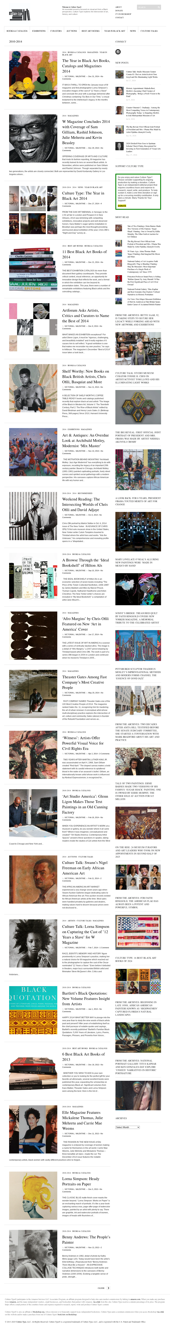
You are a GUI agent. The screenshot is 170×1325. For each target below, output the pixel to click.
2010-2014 (66, 187)
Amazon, (12, 1301)
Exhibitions (38, 30)
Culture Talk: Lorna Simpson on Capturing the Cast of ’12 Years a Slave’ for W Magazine (85, 934)
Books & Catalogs (17, 30)
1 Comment (104, 948)
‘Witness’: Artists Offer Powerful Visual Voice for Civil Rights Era (83, 743)
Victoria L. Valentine (75, 76)
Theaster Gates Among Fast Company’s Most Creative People (84, 682)
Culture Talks (149, 30)
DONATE (122, 206)
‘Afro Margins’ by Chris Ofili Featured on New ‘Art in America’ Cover (85, 624)
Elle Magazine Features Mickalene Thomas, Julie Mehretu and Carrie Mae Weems (82, 1120)
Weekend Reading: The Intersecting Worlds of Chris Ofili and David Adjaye (85, 504)
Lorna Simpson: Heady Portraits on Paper (80, 1181)
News (133, 30)
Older (101, 1288)
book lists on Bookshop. (67, 1314)
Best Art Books (90, 30)
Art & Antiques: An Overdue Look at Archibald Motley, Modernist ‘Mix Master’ (85, 440)
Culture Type (21, 1321)
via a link (96, 1301)
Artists (71, 920)
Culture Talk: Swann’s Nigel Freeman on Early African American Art (85, 868)
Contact (119, 17)
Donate (119, 10)
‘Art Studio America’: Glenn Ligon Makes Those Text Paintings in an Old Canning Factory (85, 804)
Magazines (92, 52)
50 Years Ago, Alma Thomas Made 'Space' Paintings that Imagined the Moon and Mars (144, 254)
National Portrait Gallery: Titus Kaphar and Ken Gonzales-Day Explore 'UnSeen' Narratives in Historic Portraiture (144, 292)
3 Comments (104, 754)
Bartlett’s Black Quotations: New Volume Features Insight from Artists (86, 998)
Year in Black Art (114, 30)
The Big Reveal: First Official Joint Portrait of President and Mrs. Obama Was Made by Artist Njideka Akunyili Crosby (144, 244)
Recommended (85, 493)
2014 (64, 52)
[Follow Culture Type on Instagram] (118, 54)
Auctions (71, 30)
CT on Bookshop (123, 14)
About (118, 7)
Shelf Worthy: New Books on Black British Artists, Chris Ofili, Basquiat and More (85, 376)
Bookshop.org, (39, 1311)
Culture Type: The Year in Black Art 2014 (83, 195)
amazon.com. (135, 1299)
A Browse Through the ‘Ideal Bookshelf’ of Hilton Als (85, 562)
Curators (56, 30)
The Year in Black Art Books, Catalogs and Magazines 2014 (86, 66)
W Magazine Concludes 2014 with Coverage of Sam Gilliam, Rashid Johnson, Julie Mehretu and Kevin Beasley (86, 132)
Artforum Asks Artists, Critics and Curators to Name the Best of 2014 (85, 315)
